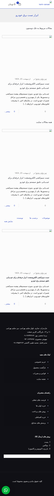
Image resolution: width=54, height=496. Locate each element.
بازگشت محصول (39, 367)
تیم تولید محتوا (41, 79)
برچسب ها (34, 218)
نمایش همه (8, 221)
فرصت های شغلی (39, 400)
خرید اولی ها (41, 406)
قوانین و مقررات (39, 373)
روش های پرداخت (39, 411)
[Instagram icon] (27, 486)
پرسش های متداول (38, 423)
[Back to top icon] (27, 478)
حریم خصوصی (40, 362)
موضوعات (46, 218)
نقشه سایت (41, 379)
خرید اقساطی (40, 417)
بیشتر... (7, 111)
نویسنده (20, 218)
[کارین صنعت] (45, 4)
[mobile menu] (5, 4)
